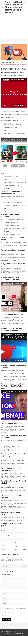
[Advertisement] (14, 28)
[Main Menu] (14, 16)
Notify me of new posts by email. (10, 615)
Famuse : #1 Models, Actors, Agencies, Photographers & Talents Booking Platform (15, 7)
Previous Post (4, 566)
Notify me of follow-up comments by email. (13, 612)
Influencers (22, 64)
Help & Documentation (14, 64)
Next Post (24, 566)
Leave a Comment (5, 64)
